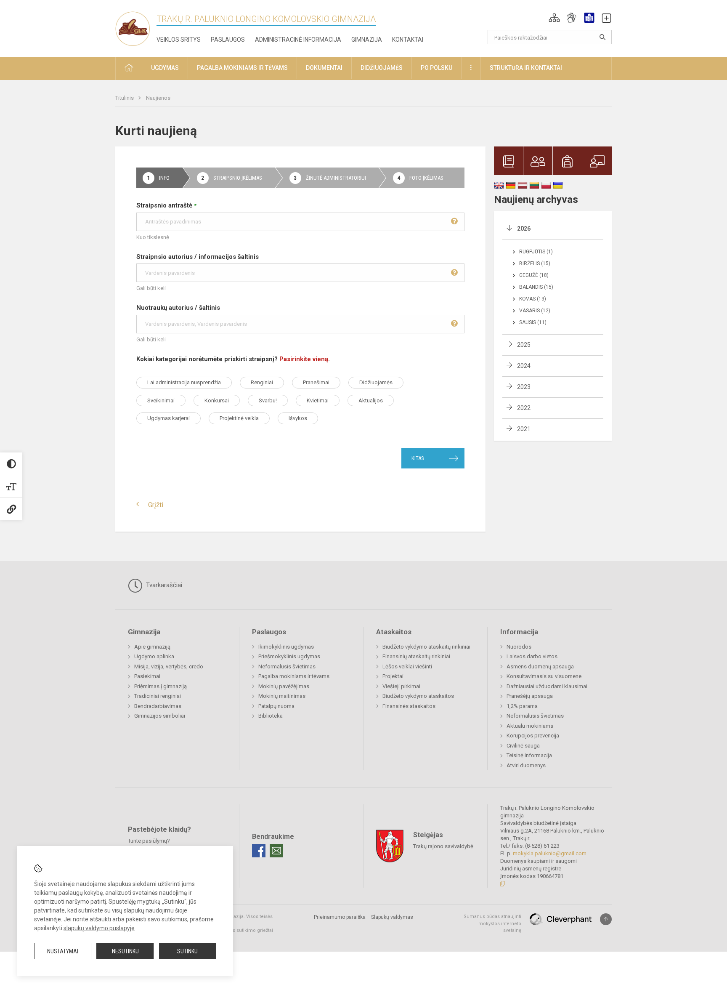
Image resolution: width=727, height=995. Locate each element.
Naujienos (158, 98)
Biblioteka (270, 716)
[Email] (276, 850)
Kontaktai (407, 39)
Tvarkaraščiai (163, 585)
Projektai (392, 676)
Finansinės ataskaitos (408, 706)
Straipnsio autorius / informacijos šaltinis (197, 257)
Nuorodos (519, 647)
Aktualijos (370, 400)
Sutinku (187, 951)
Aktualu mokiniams (530, 726)
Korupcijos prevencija (533, 735)
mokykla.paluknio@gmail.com (549, 853)
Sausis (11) (533, 322)
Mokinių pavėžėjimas (283, 686)
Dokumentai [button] (324, 67)
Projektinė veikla (239, 418)
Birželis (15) (534, 263)
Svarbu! (268, 400)
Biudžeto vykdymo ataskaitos (418, 696)
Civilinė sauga (523, 745)
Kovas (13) (532, 299)
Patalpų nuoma (276, 706)
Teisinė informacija (529, 755)
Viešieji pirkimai (401, 686)
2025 (524, 344)
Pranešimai (316, 382)
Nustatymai (62, 951)
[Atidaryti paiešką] (602, 37)
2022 (524, 407)
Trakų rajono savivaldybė (443, 846)
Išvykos (298, 418)
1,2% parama (522, 706)
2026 (524, 228)
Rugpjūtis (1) (536, 252)
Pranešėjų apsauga (530, 696)
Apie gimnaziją (152, 647)
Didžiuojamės (376, 382)
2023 (524, 386)
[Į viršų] (606, 919)
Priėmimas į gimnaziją (160, 686)
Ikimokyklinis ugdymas (286, 647)
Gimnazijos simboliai (159, 716)
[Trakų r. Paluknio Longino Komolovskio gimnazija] (136, 27)
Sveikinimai (161, 400)
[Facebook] (258, 850)
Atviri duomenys (526, 765)
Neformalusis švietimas (287, 666)
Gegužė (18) (534, 275)
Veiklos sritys (179, 39)
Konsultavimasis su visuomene (544, 676)
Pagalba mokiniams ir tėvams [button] (242, 67)
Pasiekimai (147, 676)
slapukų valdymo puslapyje (99, 928)
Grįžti (155, 505)
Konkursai (216, 400)
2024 (524, 365)
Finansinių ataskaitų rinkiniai (416, 656)
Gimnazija (366, 39)
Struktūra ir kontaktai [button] (526, 67)
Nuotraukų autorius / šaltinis (178, 307)
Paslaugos (228, 39)
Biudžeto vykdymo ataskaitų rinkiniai (426, 647)
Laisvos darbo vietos (532, 656)
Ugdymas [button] (165, 67)
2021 (524, 429)
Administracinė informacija (298, 39)
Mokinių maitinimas (281, 696)
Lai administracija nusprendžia (184, 382)
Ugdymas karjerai (168, 418)
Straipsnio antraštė (166, 205)
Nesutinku (125, 951)
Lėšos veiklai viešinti (407, 666)
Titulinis (125, 98)
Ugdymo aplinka (154, 656)
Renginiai (262, 382)
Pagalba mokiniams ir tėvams (293, 676)
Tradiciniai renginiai (157, 696)
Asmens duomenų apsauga (540, 666)
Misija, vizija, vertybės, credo (168, 666)
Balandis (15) (536, 287)
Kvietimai (318, 400)
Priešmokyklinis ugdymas (289, 656)
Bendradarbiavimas (157, 706)
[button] (554, 18)
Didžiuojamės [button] (382, 67)
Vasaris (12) (534, 311)
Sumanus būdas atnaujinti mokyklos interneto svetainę (492, 923)
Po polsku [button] (436, 67)
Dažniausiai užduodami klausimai (547, 686)
